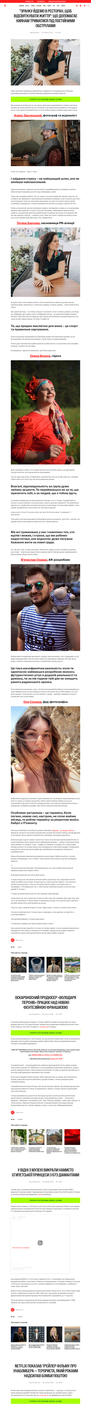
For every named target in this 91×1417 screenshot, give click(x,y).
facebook (52, 99)
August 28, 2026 (56, 1059)
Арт (54, 5)
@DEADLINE (36, 1055)
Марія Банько (34, 32)
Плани (63, 5)
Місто (27, 5)
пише (40, 1194)
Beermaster (41, 1)
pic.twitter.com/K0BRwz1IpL (52, 1055)
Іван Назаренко (34, 1014)
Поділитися (19, 940)
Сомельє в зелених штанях (57, 1)
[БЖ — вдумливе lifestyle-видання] (5, 6)
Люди (33, 5)
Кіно (44, 5)
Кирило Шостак (34, 1382)
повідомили (44, 1395)
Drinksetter (30, 1)
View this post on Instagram (20, 1247)
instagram (45, 99)
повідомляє (44, 1027)
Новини (21, 5)
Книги (49, 5)
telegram (58, 99)
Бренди (39, 5)
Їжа (58, 5)
